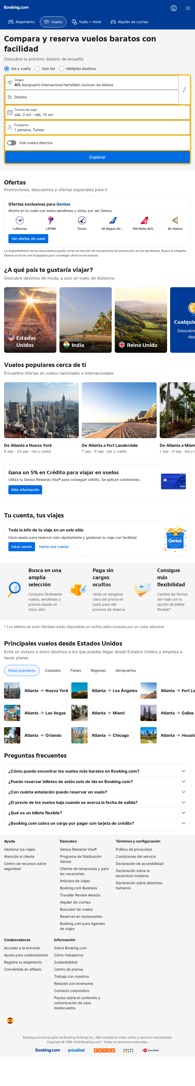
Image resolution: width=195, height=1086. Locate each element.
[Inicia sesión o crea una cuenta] (174, 8)
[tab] (22, 670)
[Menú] (188, 8)
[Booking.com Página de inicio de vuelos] (16, 8)
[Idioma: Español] (10, 1021)
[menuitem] (21, 21)
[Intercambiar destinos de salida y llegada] (184, 90)
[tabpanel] (97, 709)
